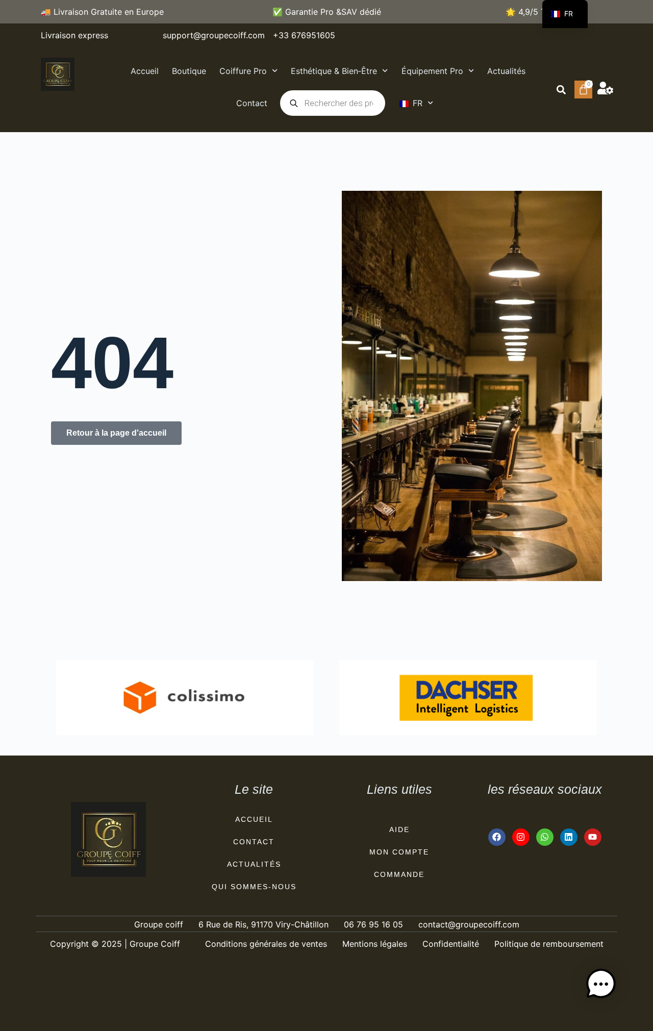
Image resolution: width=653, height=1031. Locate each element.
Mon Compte (399, 852)
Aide (399, 829)
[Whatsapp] (545, 837)
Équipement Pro (432, 71)
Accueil (145, 71)
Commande (399, 874)
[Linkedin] (568, 837)
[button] (560, 89)
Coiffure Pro (243, 71)
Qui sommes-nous (254, 887)
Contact (251, 103)
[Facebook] (497, 837)
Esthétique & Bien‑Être (334, 71)
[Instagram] (521, 837)
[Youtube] (592, 837)
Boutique (189, 71)
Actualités (506, 71)
